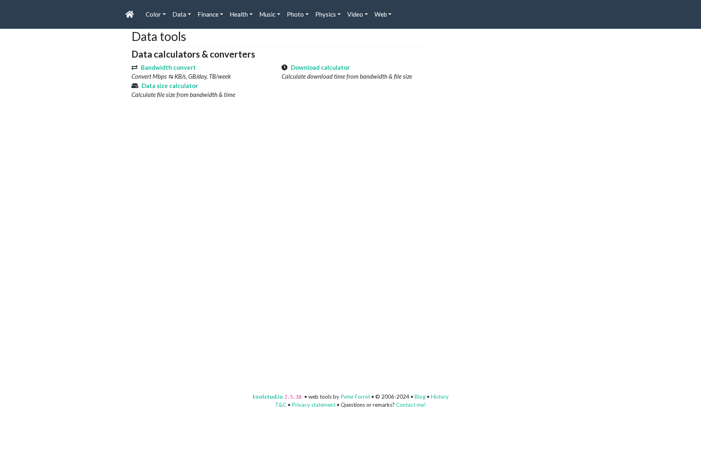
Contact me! (411, 404)
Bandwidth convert (168, 67)
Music (267, 14)
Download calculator (320, 67)
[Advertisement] (492, 79)
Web (380, 14)
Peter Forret (355, 396)
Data (179, 14)
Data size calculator (170, 85)
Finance (208, 14)
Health (239, 14)
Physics (325, 14)
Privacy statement (313, 404)
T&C (280, 404)
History (440, 396)
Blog (420, 396)
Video (355, 14)
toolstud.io (267, 396)
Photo (295, 14)
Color (153, 14)
